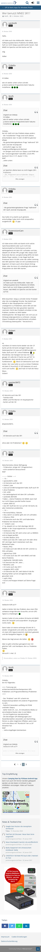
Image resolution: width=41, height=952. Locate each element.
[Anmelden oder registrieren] (33, 3)
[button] (38, 3)
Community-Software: (20, 949)
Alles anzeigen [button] (20, 179)
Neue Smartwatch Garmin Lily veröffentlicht (22, 842)
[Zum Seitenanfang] (38, 949)
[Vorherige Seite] (14, 764)
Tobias (8, 831)
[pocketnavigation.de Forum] (9, 3)
